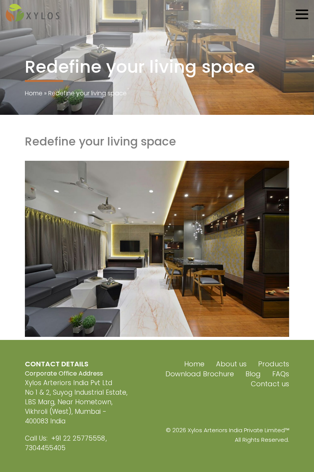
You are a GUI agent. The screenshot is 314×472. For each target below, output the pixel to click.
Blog (253, 374)
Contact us (270, 384)
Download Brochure (199, 374)
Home (34, 93)
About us (231, 364)
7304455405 (45, 447)
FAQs (280, 374)
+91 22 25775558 (78, 438)
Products (273, 364)
